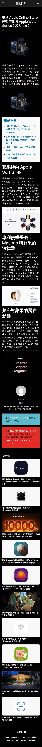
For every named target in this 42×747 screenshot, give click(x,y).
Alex (21, 403)
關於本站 (32, 740)
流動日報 (21, 3)
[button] (3, 3)
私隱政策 (24, 740)
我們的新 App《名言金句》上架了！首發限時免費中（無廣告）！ (21, 139)
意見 (16, 740)
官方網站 (13, 178)
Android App (15, 737)
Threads (9, 443)
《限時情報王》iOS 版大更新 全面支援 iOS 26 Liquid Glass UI (22, 129)
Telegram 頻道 (12, 440)
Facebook (25, 440)
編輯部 (34, 737)
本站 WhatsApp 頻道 (19, 417)
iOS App (6, 737)
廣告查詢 (10, 740)
